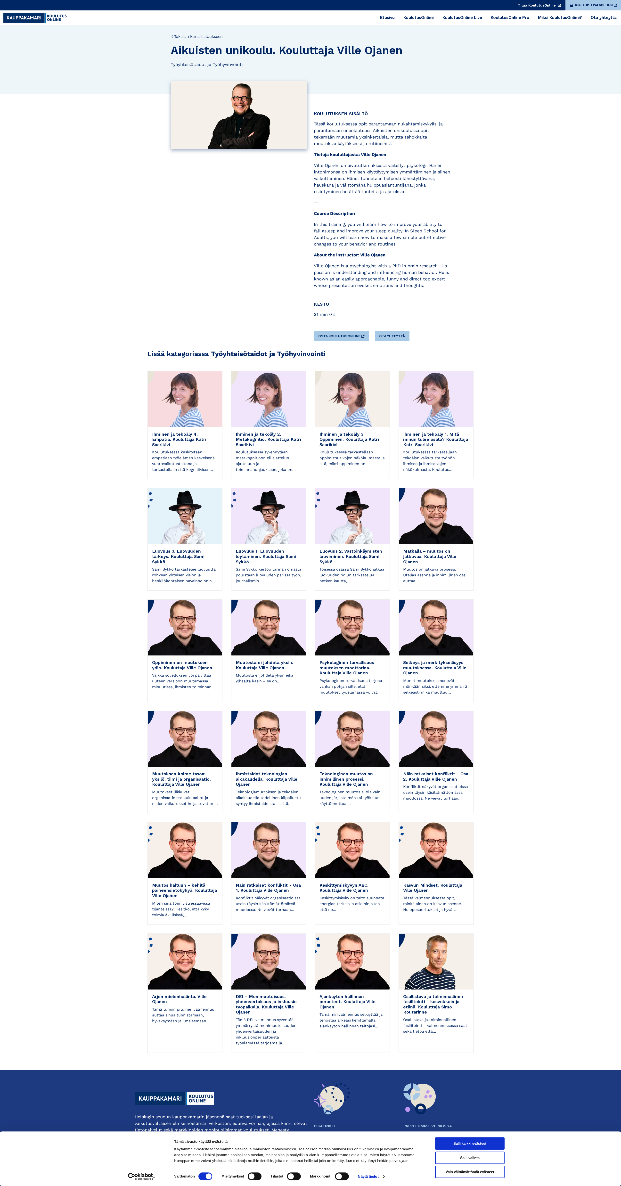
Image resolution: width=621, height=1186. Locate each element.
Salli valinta (470, 1158)
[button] (342, 334)
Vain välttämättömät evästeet (470, 1172)
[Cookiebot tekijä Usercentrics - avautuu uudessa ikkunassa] (142, 1176)
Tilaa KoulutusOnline (537, 5)
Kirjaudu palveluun (594, 5)
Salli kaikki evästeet (469, 1143)
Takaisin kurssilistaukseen (198, 36)
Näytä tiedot (368, 1176)
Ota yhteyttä (392, 336)
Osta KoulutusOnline (339, 336)
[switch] (254, 1176)
